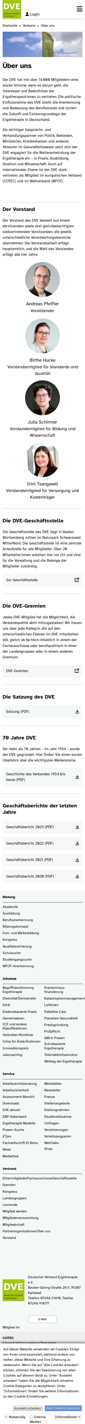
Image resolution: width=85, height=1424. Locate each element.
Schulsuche (12, 953)
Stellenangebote (57, 1103)
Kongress (10, 940)
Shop (48, 1149)
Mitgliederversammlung (21, 1218)
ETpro (7, 1136)
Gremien (9, 1185)
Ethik (6, 1005)
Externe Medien (38, 1417)
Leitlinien (51, 1005)
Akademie (10, 907)
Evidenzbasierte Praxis (20, 1012)
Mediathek (11, 1156)
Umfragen (51, 1123)
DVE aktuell (11, 1110)
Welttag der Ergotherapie (63, 1061)
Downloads (11, 1103)
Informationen (66, 1416)
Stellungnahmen (57, 1110)
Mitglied (9, 1211)
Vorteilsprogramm (57, 1136)
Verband (29, 25)
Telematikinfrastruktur (61, 1055)
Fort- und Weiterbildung (21, 933)
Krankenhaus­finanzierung (55, 990)
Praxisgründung (56, 1025)
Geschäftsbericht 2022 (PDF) (29, 843)
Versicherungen (56, 1130)
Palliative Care (55, 1012)
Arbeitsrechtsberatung (20, 1084)
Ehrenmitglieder (15, 1178)
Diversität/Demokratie (19, 998)
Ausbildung (11, 913)
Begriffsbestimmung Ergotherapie (19, 990)
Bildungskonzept (15, 927)
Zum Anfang (78, 1417)
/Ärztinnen (33, 1042)
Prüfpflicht (52, 1031)
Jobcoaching (12, 1055)
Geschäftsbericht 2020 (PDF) (30, 876)
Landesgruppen (15, 1198)
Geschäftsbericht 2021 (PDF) (29, 859)
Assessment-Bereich (19, 1097)
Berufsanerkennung (18, 920)
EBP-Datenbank (15, 1117)
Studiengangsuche (17, 960)
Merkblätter (53, 1084)
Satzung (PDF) (17, 711)
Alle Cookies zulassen (63, 1408)
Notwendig (16, 1417)
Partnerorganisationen (20, 1231)
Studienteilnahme (57, 1117)
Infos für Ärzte (14, 1042)
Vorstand (9, 1238)
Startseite (10, 25)
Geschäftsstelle (65, 1178)
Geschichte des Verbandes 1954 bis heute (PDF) (35, 777)
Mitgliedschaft (13, 1225)
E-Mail (42, 1319)
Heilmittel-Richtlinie (18, 1035)
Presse (49, 1097)
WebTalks (51, 1143)
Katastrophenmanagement (64, 998)
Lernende (10, 1205)
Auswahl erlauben (27, 1408)
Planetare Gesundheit (61, 1018)
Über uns (44, 1231)
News (7, 1150)
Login (35, 14)
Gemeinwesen (13, 1018)
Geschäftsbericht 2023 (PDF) (30, 827)
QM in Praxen (54, 1038)
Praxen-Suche (13, 1130)
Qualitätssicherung (17, 946)
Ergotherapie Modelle (19, 1123)
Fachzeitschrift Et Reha (20, 1143)
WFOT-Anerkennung (18, 966)
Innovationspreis (16, 1048)
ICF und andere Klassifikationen (15, 1026)
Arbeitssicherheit (16, 1090)
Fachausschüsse (40, 1178)
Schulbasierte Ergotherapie (54, 1046)
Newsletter (52, 1090)
